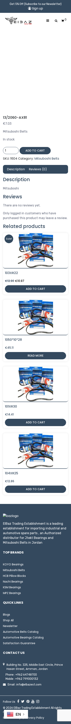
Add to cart (35, 151)
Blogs (6, 615)
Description (16, 169)
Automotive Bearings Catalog (23, 637)
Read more (35, 356)
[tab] (16, 169)
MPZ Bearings (12, 593)
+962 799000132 (26, 679)
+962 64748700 (26, 674)
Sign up (37, 8)
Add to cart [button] (35, 289)
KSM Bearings (12, 587)
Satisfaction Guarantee (19, 643)
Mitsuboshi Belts (46, 158)
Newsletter (10, 626)
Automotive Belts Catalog (20, 632)
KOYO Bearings (13, 564)
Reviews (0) (38, 169)
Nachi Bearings (13, 582)
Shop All (8, 620)
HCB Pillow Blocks (14, 576)
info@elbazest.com (28, 684)
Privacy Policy (35, 718)
